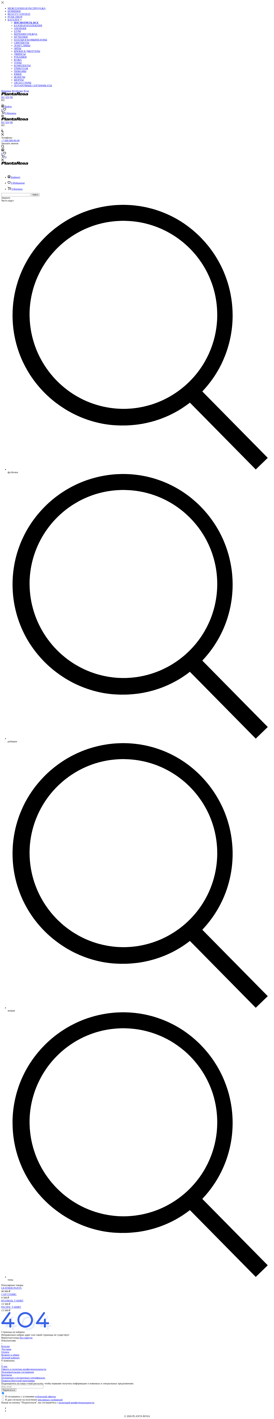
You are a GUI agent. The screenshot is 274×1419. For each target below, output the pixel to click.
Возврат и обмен (10, 1355)
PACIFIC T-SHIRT (11, 1307)
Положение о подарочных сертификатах (23, 1377)
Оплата (5, 1352)
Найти (35, 195)
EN (7, 97)
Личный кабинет (10, 1357)
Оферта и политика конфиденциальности (23, 1369)
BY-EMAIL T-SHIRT (12, 1300)
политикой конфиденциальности (76, 1402)
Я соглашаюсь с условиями (30, 1396)
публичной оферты (45, 1396)
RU (3, 97)
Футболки (17, 91)
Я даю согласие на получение (34, 1399)
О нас (4, 1366)
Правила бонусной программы (18, 1380)
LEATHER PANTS (11, 1288)
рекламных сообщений (50, 1399)
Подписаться (9, 1390)
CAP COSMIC (9, 1294)
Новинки (6, 91)
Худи (26, 91)
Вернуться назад (10, 1337)
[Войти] (2, 150)
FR (11, 97)
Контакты (6, 1375)
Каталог (5, 1346)
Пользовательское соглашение (17, 1372)
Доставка (6, 1349)
